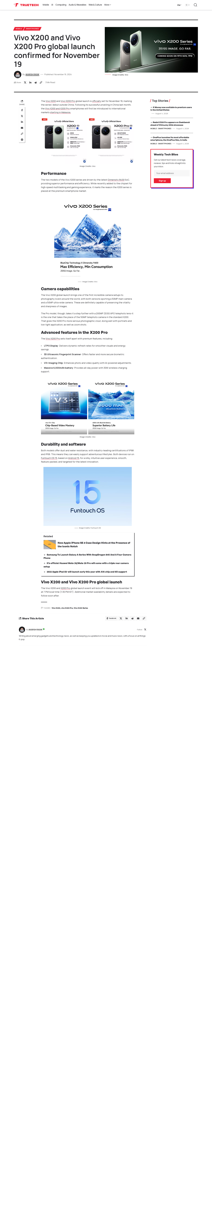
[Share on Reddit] (35, 82)
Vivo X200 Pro (68, 101)
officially (96, 101)
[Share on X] (25, 82)
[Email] (22, 128)
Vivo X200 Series (81, 608)
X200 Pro (65, 588)
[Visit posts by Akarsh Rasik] (22, 630)
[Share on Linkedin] (30, 82)
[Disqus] (82, 680)
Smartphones (32, 29)
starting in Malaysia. (60, 112)
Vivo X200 (51, 101)
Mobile (19, 29)
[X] (145, 630)
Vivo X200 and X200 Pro (57, 108)
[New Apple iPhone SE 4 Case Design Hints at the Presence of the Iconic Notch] (50, 544)
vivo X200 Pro (67, 608)
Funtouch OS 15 (49, 458)
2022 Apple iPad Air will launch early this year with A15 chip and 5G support (87, 571)
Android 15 (73, 458)
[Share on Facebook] (22, 110)
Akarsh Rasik (32, 74)
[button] (179, 5)
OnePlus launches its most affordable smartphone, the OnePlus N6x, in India (169, 138)
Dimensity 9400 (116, 179)
